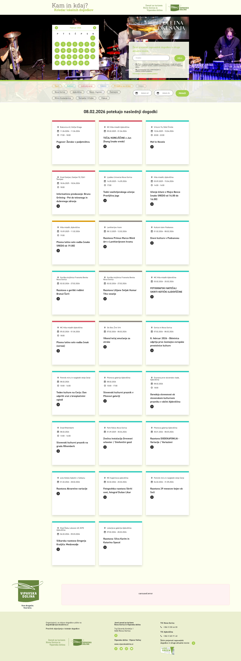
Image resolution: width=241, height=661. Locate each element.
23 (57, 63)
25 (69, 63)
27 (81, 63)
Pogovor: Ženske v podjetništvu (73, 141)
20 (81, 56)
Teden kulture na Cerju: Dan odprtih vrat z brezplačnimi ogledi (71, 396)
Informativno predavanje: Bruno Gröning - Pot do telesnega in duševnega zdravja (73, 197)
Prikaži (182, 93)
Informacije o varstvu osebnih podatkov (145, 74)
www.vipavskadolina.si (123, 644)
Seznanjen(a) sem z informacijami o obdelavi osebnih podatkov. (148, 70)
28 (87, 63)
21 (87, 56)
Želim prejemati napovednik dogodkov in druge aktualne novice (174, 641)
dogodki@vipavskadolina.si (57, 624)
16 (57, 56)
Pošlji (179, 58)
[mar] (94, 27)
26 (75, 63)
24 (63, 63)
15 (93, 50)
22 (93, 56)
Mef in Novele (157, 141)
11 (69, 50)
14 (87, 50)
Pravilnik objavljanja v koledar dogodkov (63, 628)
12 (75, 50)
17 (63, 56)
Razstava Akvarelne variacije (71, 488)
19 (75, 56)
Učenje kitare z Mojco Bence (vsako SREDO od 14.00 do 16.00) (165, 195)
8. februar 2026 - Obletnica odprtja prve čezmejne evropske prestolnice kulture (167, 342)
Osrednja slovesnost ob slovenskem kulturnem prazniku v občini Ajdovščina (165, 398)
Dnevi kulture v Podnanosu (164, 238)
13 (81, 50)
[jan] (56, 27)
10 (63, 50)
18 (69, 56)
